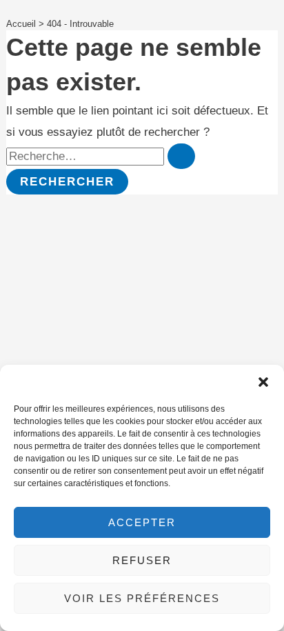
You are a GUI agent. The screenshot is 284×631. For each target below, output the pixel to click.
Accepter (142, 522)
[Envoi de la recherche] (181, 156)
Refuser (142, 560)
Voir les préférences (142, 598)
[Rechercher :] (100, 156)
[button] (263, 382)
